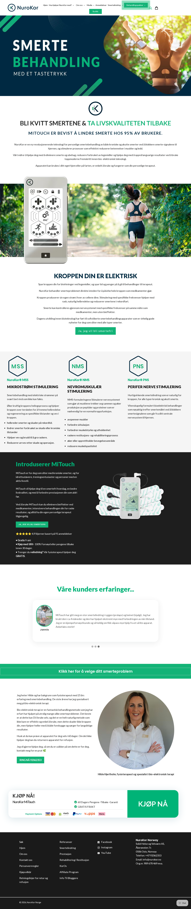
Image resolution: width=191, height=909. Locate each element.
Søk (21, 841)
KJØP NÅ (153, 804)
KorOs (63, 865)
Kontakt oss (25, 859)
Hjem (22, 847)
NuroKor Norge (34, 902)
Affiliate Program (69, 872)
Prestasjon (65, 853)
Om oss (23, 853)
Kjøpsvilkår (25, 872)
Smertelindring (68, 847)
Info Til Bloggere (69, 878)
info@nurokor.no (152, 859)
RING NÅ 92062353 (30, 760)
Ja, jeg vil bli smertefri (95, 330)
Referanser (66, 841)
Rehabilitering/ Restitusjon (74, 859)
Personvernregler (29, 865)
